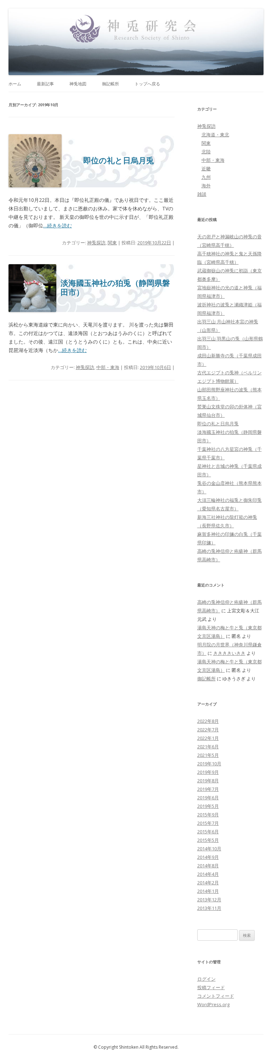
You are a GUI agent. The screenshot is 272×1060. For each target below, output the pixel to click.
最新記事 (45, 84)
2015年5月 (208, 840)
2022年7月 (208, 729)
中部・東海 (107, 367)
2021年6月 (208, 746)
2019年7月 (208, 789)
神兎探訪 (96, 242)
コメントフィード (215, 996)
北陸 (206, 151)
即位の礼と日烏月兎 (118, 160)
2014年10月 (209, 848)
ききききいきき (229, 653)
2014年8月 (208, 865)
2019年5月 (208, 806)
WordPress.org (213, 1004)
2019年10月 (209, 763)
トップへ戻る (147, 84)
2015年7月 (208, 823)
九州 (206, 177)
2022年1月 (208, 738)
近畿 (206, 168)
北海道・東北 (215, 134)
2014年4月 (208, 874)
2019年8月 (208, 780)
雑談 (201, 194)
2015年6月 (208, 831)
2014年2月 (208, 882)
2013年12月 (209, 899)
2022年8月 (208, 721)
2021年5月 (208, 755)
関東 (112, 242)
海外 (206, 185)
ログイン (206, 979)
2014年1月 (208, 891)
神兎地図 (77, 84)
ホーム (14, 84)
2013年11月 (209, 908)
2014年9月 (208, 857)
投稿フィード (211, 987)
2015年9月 (208, 814)
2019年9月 (208, 772)
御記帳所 (110, 84)
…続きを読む (57, 225)
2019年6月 (208, 797)
